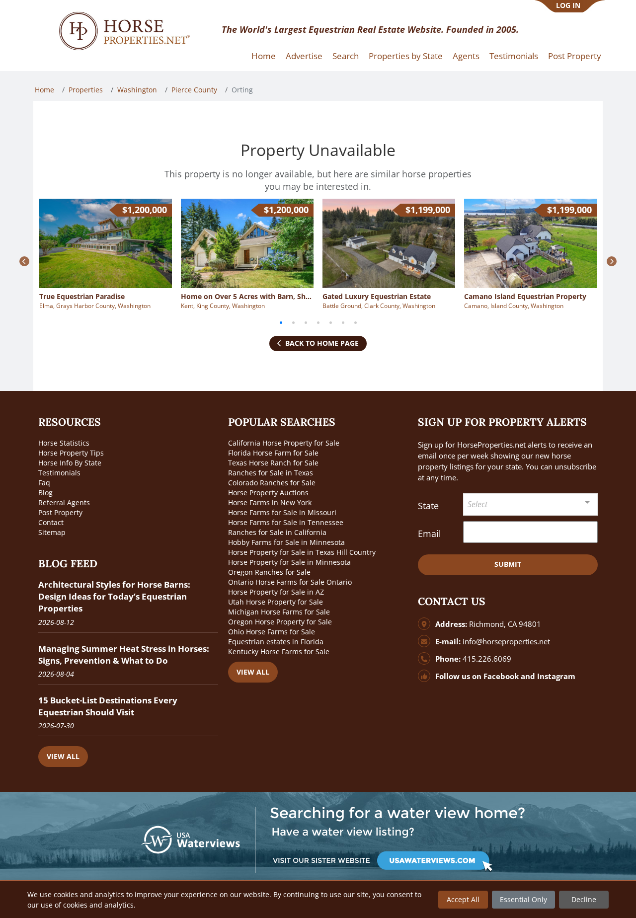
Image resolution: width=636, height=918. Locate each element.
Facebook (501, 676)
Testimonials (513, 56)
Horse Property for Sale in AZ (276, 592)
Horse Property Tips (71, 453)
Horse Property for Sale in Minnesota (289, 562)
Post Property (574, 56)
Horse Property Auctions (268, 492)
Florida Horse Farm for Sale (273, 453)
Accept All (463, 899)
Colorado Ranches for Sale (272, 482)
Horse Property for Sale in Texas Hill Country (302, 552)
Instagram (556, 676)
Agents (466, 56)
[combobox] (530, 504)
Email (429, 533)
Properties (86, 89)
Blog (45, 492)
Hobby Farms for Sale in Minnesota (286, 542)
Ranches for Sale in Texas (270, 472)
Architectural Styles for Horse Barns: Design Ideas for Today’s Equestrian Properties (114, 596)
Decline (583, 899)
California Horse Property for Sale (283, 443)
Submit (507, 564)
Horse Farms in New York (270, 502)
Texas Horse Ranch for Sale (273, 462)
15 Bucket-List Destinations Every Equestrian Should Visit (107, 706)
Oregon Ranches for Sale (269, 572)
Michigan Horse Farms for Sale (279, 611)
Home (263, 56)
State (428, 506)
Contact (51, 522)
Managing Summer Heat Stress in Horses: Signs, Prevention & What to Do (123, 654)
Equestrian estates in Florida (275, 641)
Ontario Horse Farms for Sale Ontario (290, 582)
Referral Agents (64, 502)
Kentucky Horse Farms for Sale (278, 651)
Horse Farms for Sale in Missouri (282, 512)
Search (345, 56)
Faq (44, 482)
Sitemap (52, 532)
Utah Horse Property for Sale (275, 602)
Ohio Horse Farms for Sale (271, 631)
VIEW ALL (63, 756)
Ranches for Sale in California (277, 532)
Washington (137, 89)
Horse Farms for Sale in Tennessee (285, 522)
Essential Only (523, 899)
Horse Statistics (63, 443)
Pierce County (194, 89)
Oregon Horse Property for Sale (280, 621)
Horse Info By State (69, 462)
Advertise (304, 56)
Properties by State (406, 56)
